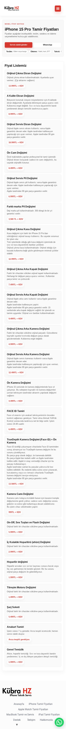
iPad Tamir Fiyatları (49, 714)
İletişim (31, 719)
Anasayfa (19, 704)
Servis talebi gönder (18, 45)
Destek (17, 719)
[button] (59, 722)
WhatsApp (47, 45)
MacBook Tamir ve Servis (20, 714)
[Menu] (58, 9)
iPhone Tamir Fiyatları (40, 704)
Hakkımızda (46, 719)
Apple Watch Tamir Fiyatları (33, 709)
